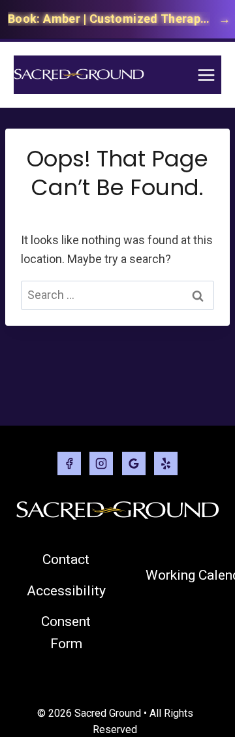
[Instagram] (101, 463)
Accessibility (66, 591)
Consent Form (66, 632)
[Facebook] (69, 463)
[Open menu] (206, 74)
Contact (65, 559)
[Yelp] (166, 463)
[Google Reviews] (134, 463)
